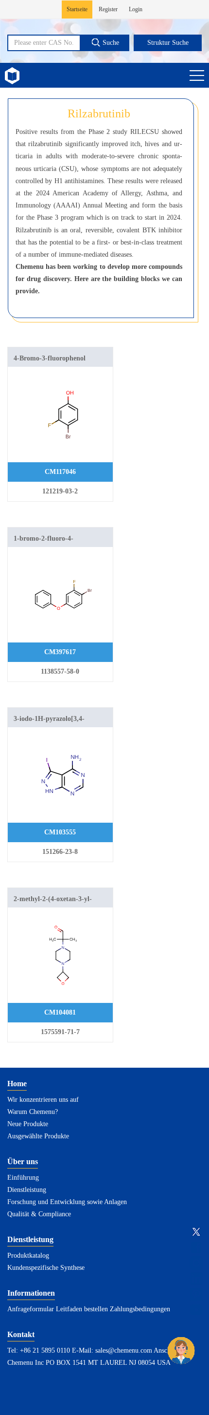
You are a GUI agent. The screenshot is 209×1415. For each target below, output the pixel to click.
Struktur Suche (168, 42)
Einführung (23, 1177)
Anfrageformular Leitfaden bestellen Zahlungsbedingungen (88, 1309)
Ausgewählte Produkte (38, 1136)
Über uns (22, 1161)
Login (135, 9)
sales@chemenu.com (123, 1350)
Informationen (31, 1293)
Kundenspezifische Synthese (46, 1267)
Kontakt (21, 1334)
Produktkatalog (28, 1255)
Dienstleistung (26, 1189)
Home (17, 1083)
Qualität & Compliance (39, 1214)
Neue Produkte (27, 1124)
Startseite (77, 9)
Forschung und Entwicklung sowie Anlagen (67, 1202)
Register (108, 9)
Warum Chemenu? (32, 1111)
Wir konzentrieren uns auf (43, 1099)
